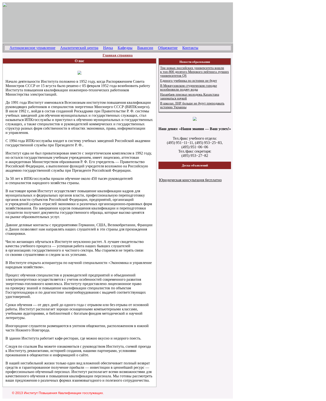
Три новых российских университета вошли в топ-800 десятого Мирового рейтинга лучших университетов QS (194, 71)
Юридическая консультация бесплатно (190, 180)
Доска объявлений (195, 165)
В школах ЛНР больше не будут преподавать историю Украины (192, 105)
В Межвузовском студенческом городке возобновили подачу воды (188, 87)
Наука (108, 48)
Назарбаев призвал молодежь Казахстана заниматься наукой (189, 96)
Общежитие (168, 48)
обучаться (43, 242)
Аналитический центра (79, 48)
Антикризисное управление (32, 48)
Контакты (190, 48)
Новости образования (194, 62)
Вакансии (145, 48)
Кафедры (125, 48)
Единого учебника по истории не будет (188, 80)
